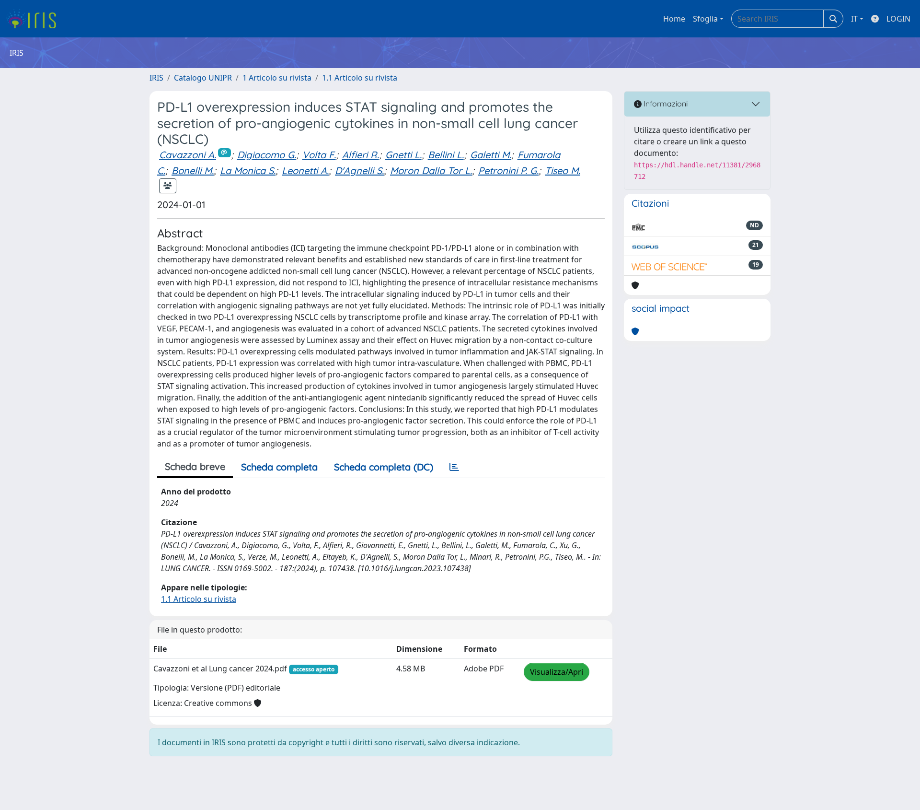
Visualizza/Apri (556, 672)
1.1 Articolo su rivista (359, 77)
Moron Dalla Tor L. (431, 170)
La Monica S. (248, 170)
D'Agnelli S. (359, 170)
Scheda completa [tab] (279, 467)
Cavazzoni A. (187, 155)
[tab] (454, 467)
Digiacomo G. (266, 155)
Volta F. (319, 155)
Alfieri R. (360, 155)
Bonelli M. (193, 170)
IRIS (156, 77)
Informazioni (665, 103)
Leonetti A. (305, 170)
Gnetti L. (403, 155)
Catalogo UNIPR (203, 77)
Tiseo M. (562, 170)
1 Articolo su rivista (276, 77)
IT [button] (854, 18)
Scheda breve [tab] (195, 466)
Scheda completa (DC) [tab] (383, 467)
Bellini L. (446, 155)
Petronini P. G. (508, 170)
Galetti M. (490, 155)
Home (674, 18)
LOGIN (898, 18)
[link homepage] (35, 18)
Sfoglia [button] (705, 18)
